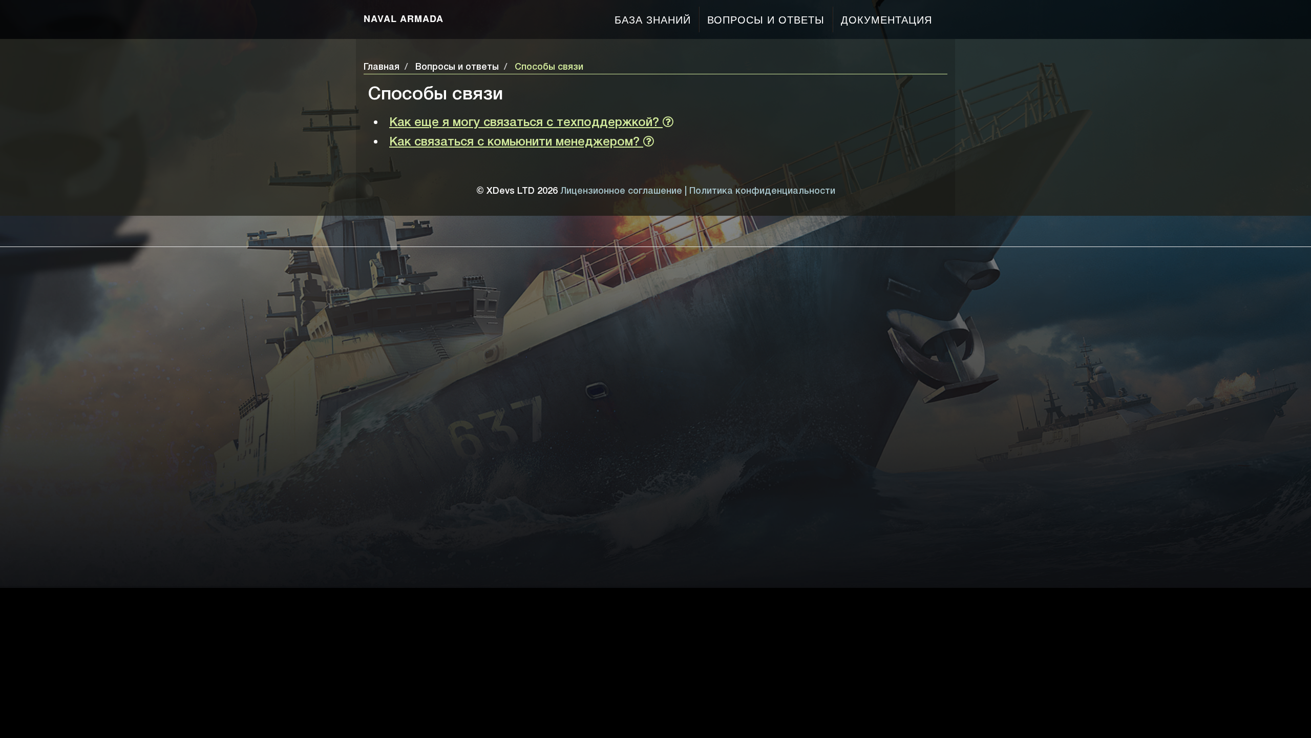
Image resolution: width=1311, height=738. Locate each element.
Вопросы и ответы (765, 19)
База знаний (653, 19)
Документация (886, 19)
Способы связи (549, 67)
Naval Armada (403, 18)
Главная (381, 67)
